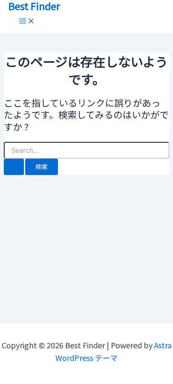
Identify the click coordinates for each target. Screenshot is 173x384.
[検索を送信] (14, 167)
